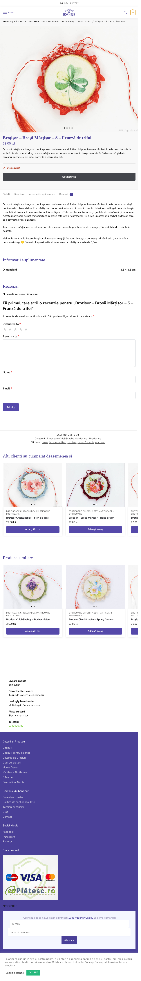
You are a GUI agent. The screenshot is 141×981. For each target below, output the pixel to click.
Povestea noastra (13, 797)
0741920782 (16, 725)
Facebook (8, 832)
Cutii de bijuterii (12, 762)
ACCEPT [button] (33, 972)
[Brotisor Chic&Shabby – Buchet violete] (32, 587)
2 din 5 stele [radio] (10, 329)
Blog (5, 812)
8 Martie (8, 777)
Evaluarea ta (12, 324)
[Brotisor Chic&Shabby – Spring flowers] (95, 587)
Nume (7, 372)
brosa (45, 442)
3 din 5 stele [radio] (15, 329)
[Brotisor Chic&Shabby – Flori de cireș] (32, 485)
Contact (7, 817)
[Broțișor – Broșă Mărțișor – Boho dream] (95, 485)
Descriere (19, 194)
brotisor (72, 442)
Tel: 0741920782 (69, 3)
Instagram (9, 837)
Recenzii (63, 194)
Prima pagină (10, 21)
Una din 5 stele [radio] (5, 329)
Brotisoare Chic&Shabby (61, 21)
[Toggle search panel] (125, 12)
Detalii (6, 194)
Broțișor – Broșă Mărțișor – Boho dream (91, 517)
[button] (132, 12)
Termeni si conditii (13, 807)
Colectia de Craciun (14, 757)
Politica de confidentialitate (19, 802)
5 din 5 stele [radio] (26, 329)
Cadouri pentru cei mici (16, 753)
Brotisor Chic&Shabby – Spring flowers (91, 619)
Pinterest (8, 841)
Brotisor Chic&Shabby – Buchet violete (28, 619)
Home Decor (10, 767)
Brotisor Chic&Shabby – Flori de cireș (27, 517)
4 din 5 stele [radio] (21, 329)
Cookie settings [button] (15, 972)
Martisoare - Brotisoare (32, 21)
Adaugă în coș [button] (32, 529)
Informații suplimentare (41, 194)
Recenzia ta (11, 336)
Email (7, 388)
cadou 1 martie (86, 442)
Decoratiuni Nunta (13, 782)
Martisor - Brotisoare (15, 772)
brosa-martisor (57, 442)
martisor (100, 442)
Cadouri (7, 748)
